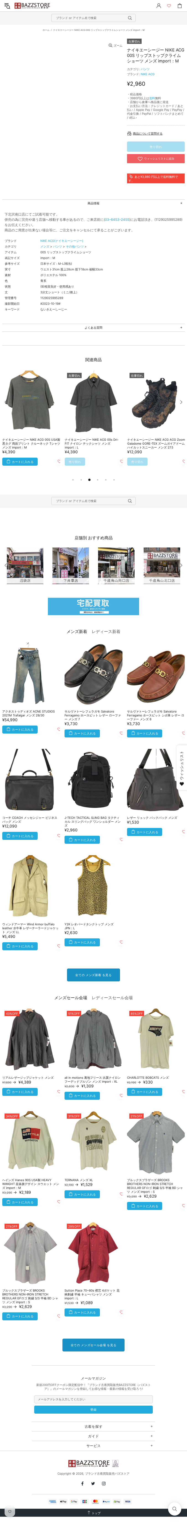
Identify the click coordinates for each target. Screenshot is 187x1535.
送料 (152, 98)
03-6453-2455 (117, 219)
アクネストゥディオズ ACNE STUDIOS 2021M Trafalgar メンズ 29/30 (28, 713)
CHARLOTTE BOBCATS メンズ (148, 1077)
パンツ (145, 69)
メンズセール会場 (70, 997)
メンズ (44, 246)
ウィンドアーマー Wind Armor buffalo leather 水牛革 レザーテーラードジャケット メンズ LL (30, 928)
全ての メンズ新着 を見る (93, 975)
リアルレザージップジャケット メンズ (28, 1077)
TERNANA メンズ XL (79, 1180)
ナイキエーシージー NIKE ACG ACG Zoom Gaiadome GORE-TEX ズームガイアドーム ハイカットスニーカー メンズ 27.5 (156, 443)
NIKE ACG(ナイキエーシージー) (61, 241)
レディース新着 (106, 631)
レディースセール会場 (112, 997)
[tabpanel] (31, 424)
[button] (174, 1509)
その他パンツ (75, 246)
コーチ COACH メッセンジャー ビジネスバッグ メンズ (29, 819)
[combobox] (93, 18)
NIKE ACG (148, 74)
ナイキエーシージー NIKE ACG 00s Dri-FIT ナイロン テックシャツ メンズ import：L (92, 443)
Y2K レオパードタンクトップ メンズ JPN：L (89, 926)
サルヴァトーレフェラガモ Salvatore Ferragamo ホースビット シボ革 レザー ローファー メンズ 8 (155, 715)
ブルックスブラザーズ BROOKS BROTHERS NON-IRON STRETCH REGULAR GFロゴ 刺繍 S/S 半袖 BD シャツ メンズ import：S (155, 1185)
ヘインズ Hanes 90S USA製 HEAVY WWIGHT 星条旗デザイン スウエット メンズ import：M (30, 1184)
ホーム (46, 30)
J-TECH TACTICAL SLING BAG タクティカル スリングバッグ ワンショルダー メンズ (93, 821)
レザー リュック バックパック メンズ (152, 818)
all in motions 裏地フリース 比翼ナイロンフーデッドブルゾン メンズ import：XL (93, 1079)
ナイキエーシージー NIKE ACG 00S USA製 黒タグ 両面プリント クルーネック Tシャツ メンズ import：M (31, 443)
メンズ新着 (77, 631)
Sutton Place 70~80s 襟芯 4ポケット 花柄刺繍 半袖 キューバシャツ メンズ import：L (92, 1294)
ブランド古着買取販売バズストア (33, 6)
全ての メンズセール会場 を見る (93, 1345)
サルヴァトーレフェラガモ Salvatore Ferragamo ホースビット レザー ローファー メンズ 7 (93, 715)
